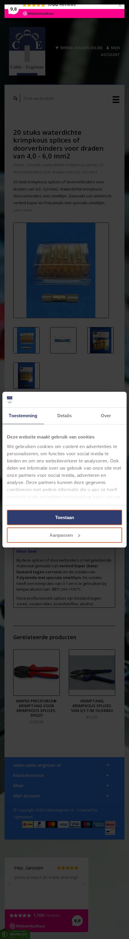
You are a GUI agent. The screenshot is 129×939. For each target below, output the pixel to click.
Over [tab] (106, 415)
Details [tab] (64, 415)
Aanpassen (61, 535)
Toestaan (64, 517)
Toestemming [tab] (23, 415)
